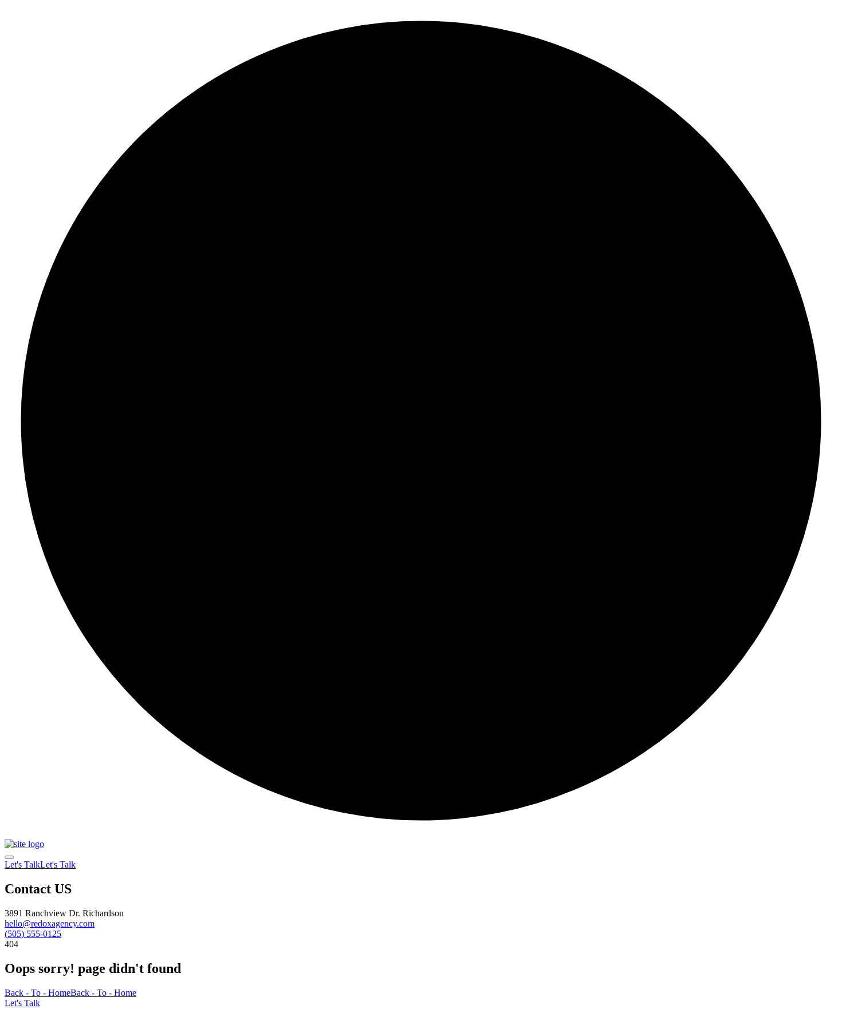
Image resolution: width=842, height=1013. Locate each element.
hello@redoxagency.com (50, 923)
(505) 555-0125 (33, 934)
